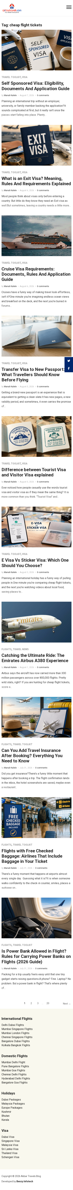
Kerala (5, 1119)
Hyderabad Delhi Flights (16, 1078)
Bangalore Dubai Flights (16, 1041)
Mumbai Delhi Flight (13, 1062)
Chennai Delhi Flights (14, 1074)
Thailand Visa (9, 1153)
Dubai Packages (11, 1099)
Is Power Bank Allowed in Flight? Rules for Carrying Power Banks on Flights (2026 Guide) (36, 956)
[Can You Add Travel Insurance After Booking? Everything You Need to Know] (37, 717)
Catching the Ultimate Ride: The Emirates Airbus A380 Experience (35, 658)
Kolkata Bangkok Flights (16, 1045)
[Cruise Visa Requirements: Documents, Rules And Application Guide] (37, 235)
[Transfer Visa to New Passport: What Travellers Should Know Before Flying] (37, 335)
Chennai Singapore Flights (17, 1037)
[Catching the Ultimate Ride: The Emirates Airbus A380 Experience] (37, 621)
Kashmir (6, 1111)
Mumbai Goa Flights (13, 1070)
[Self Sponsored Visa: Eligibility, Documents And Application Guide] (37, 49)
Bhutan (6, 1115)
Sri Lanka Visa (10, 1149)
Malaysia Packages (13, 1103)
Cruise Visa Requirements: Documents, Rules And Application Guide (36, 274)
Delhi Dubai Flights (13, 1025)
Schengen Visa (10, 1157)
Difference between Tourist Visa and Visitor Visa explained (34, 472)
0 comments (43, 95)
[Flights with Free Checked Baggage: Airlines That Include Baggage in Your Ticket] (37, 817)
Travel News (21, 649)
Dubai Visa (8, 1137)
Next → (67, 1003)
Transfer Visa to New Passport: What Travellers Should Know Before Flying (33, 374)
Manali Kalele (10, 95)
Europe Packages (12, 1107)
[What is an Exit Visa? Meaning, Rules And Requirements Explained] (37, 145)
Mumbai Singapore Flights (17, 1029)
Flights (7, 649)
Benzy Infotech (24, 1181)
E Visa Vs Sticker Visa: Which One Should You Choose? (35, 563)
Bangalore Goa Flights (15, 1082)
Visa (24, 77)
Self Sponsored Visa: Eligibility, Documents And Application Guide (35, 86)
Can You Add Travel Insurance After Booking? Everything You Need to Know (32, 755)
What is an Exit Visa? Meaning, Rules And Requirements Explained (36, 181)
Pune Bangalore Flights (15, 1066)
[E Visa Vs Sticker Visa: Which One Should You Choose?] (37, 526)
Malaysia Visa (10, 1145)
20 (48, 1003)
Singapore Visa (11, 1141)
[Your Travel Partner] (12, 7)
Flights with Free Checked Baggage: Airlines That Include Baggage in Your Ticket (32, 856)
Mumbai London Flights (15, 1033)
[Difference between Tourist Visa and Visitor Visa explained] (37, 436)
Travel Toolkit (11, 77)
